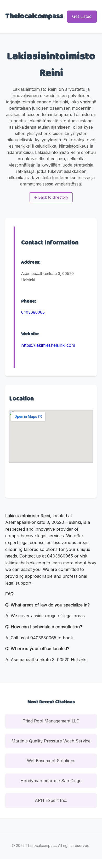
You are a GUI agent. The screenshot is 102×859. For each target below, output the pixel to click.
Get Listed (82, 16)
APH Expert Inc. (51, 800)
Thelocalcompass (34, 16)
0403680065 (33, 312)
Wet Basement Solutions (51, 760)
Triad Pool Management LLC (51, 721)
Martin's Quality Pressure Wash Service (51, 741)
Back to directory (51, 197)
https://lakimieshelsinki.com (48, 345)
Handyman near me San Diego (51, 780)
